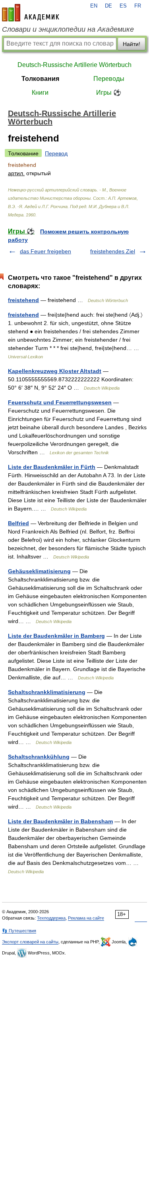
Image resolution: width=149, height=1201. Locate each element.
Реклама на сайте (86, 918)
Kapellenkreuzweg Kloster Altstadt (54, 371)
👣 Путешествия (19, 930)
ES (123, 6)
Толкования (40, 78)
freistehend (23, 300)
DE (108, 6)
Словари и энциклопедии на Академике (68, 29)
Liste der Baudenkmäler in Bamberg (56, 636)
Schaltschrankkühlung (39, 756)
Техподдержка (51, 918)
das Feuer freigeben (45, 251)
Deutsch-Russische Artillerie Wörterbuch (74, 64)
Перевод (56, 153)
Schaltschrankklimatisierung (46, 692)
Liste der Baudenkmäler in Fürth (51, 467)
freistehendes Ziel (112, 251)
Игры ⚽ (108, 92)
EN (93, 6)
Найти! (131, 44)
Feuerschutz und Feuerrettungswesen (60, 402)
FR (137, 6)
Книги (40, 92)
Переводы (108, 78)
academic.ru (30, 12)
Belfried (18, 523)
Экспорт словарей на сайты (30, 941)
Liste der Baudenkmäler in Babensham (60, 821)
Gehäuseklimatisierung (39, 571)
